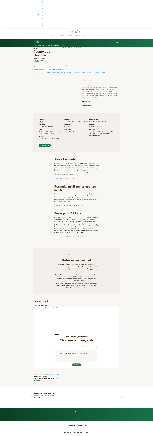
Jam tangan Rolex (42, 45)
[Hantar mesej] (55, 66)
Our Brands (70, 35)
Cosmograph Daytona (52, 45)
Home (52, 35)
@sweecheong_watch (81, 425)
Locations (77, 35)
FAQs (84, 35)
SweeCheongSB (70, 425)
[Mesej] (55, 70)
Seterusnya (76, 364)
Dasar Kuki (82, 432)
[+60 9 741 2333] (41, 66)
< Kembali (57, 334)
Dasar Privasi (76, 432)
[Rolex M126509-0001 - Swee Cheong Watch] (56, 72)
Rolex (57, 35)
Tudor (62, 35)
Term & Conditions (68, 432)
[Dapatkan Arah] (41, 70)
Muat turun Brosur (45, 145)
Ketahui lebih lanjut (37, 380)
